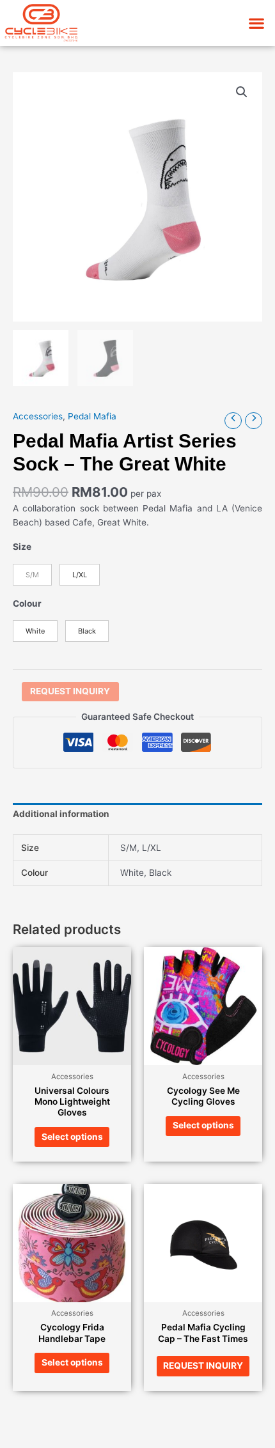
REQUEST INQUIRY (70, 691)
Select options (72, 1137)
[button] (256, 22)
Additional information (61, 814)
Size (22, 546)
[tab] (137, 814)
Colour (27, 603)
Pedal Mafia (92, 416)
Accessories (38, 416)
